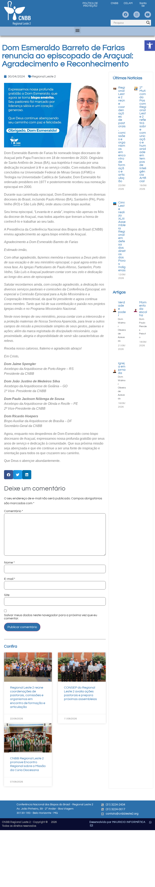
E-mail (9, 578)
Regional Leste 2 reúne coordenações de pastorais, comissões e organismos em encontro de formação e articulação (122, 134)
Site (6, 595)
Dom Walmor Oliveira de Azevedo (122, 330)
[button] (150, 45)
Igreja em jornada (122, 368)
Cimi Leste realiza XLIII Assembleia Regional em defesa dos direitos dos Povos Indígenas (122, 236)
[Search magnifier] (148, 22)
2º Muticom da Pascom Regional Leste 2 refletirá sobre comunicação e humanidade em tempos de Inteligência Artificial (142, 134)
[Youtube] (148, 14)
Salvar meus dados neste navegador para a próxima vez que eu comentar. (50, 617)
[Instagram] (136, 14)
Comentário (13, 511)
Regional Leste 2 (44, 76)
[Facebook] (125, 14)
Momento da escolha (143, 309)
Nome (9, 562)
